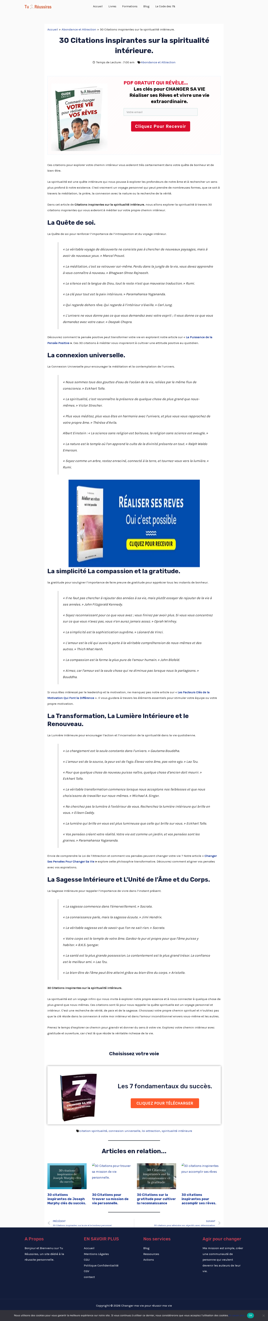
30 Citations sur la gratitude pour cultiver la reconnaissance (156, 1199)
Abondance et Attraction (158, 62)
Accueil (89, 1248)
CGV (86, 1271)
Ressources (151, 1254)
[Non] (263, 1315)
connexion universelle (124, 1131)
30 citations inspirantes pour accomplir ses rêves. (199, 1199)
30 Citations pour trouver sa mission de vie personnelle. (110, 1199)
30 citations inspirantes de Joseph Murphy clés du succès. (66, 1199)
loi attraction (151, 1131)
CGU (87, 1259)
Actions (148, 1259)
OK (250, 1315)
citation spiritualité (93, 1131)
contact (89, 1277)
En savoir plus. (237, 1315)
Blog (146, 1248)
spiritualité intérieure (177, 1131)
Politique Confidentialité (101, 1265)
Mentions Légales (96, 1254)
